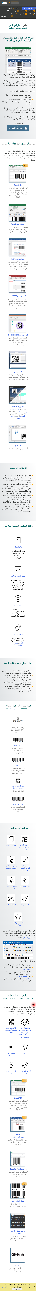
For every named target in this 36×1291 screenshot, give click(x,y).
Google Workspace (18, 1169)
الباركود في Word (18, 259)
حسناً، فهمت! (17, 1289)
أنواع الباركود (12, 709)
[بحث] (9, 3)
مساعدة (12, 13)
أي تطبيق (18, 445)
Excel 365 (18, 185)
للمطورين (18, 372)
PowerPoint (18, 645)
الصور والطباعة (18, 406)
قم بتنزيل (28, 979)
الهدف (30, 13)
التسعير (9, 8)
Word (23, 11)
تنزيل (15, 128)
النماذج (22, 416)
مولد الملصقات (5, 16)
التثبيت (24, 976)
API (17, 8)
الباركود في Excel (18, 224)
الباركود (22, 13)
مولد (15, 11)
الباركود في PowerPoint (18, 335)
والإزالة (19, 976)
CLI (8, 11)
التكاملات (18, 1265)
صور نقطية (15, 409)
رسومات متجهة (22, 412)
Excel (30, 11)
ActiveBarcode (28, 8)
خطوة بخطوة (27, 969)
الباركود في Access (18, 296)
